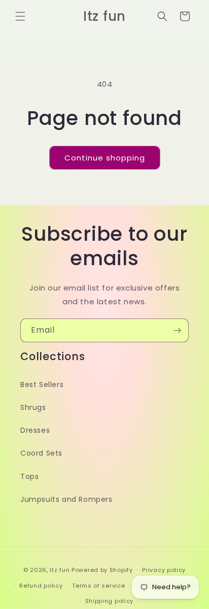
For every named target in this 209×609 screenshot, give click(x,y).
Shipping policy (109, 601)
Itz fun (59, 570)
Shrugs (33, 407)
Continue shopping (104, 157)
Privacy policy (164, 570)
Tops (29, 476)
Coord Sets (41, 453)
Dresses (35, 430)
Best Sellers (41, 384)
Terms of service (98, 586)
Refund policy (40, 586)
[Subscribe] (177, 330)
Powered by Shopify (102, 570)
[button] (20, 16)
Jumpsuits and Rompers (66, 499)
